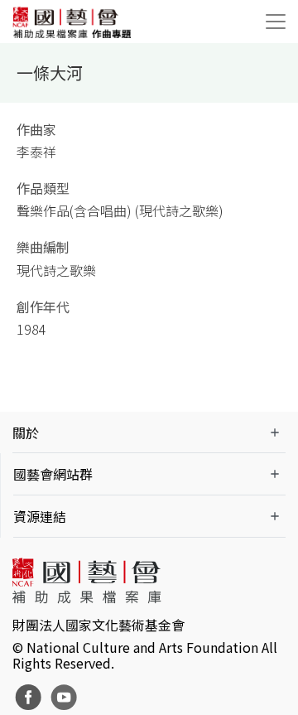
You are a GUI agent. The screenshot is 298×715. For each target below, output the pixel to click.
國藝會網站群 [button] (53, 474)
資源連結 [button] (39, 516)
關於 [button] (25, 432)
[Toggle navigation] (275, 21)
